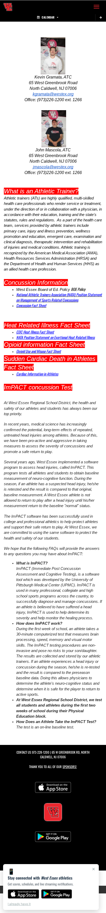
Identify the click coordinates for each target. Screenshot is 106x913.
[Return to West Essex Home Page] (7, 6)
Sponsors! (70, 766)
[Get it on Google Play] (56, 894)
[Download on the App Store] (23, 894)
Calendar (48, 17)
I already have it (19, 904)
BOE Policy (78, 289)
